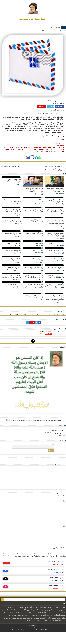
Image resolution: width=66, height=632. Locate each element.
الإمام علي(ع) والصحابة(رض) (13, 243)
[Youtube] (30, 322)
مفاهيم (19, 618)
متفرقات (61, 617)
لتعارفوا (53, 615)
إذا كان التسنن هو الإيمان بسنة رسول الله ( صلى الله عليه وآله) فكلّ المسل (43, 27)
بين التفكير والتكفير (28, 610)
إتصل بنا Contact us (16, 607)
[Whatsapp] (39, 157)
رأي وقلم (46, 612)
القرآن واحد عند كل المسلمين (56, 243)
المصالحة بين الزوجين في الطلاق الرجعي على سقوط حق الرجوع (34, 276)
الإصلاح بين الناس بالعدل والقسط (12, 165)
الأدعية (9, 607)
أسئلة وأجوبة (56, 30)
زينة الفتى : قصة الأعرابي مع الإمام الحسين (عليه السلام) (33, 268)
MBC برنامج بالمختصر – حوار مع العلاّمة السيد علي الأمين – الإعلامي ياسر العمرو (12, 211)
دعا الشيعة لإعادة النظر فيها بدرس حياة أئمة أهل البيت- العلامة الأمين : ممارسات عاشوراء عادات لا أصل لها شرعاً (53, 167)
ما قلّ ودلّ (11, 615)
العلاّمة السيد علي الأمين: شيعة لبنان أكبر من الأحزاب (13, 259)
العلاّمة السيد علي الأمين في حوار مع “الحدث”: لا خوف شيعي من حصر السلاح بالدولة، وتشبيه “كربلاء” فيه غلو (33, 287)
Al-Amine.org (34, 625)
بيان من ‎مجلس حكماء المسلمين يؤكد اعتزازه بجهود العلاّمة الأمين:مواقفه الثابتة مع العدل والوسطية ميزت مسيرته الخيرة (34, 190)
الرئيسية (62, 30)
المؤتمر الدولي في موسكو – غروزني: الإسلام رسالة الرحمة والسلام (13, 181)
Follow (5, 571)
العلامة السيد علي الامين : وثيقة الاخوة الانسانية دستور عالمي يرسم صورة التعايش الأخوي (54, 201)
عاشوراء (21, 612)
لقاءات (46, 615)
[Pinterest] (33, 322)
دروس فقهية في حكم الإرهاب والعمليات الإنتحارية (56, 251)
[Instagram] (26, 157)
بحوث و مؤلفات (41, 610)
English (44, 607)
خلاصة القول (11, 610)
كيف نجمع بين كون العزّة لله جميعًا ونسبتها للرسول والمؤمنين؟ (12, 268)
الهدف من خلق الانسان (58, 258)
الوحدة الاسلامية (54, 610)
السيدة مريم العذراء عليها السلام (34, 210)
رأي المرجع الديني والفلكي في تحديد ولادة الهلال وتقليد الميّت (13, 220)
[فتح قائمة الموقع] (64, 4)
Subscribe (6, 563)
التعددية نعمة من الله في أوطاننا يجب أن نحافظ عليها (12, 200)
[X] (33, 157)
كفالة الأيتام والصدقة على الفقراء (34, 233)
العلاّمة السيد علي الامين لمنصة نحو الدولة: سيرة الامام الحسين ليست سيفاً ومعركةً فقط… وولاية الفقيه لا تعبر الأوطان (54, 298)
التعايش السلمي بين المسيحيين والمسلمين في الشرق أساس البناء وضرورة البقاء (54, 234)
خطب (18, 610)
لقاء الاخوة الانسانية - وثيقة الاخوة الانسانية (29, 615)
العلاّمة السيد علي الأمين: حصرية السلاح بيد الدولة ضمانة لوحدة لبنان (11, 276)
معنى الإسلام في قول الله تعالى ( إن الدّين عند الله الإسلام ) (55, 210)
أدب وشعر (36, 607)
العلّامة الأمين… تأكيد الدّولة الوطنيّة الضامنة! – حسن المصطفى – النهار (54, 285)
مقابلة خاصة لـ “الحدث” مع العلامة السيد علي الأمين (34, 296)
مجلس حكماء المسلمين (47, 618)
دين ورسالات (55, 612)
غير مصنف (13, 612)
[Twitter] (36, 322)
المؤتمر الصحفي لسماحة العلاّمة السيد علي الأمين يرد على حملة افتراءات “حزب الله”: (55, 189)
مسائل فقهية (26, 618)
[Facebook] (29, 157)
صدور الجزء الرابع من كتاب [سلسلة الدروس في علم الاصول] (33, 220)
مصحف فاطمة (39, 243)
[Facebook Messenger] (36, 157)
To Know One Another (56, 607)
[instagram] (27, 322)
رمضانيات (28, 612)
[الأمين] (33, 7)
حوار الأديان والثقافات (37, 250)
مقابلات (12, 617)
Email (52, 444)
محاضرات (35, 618)
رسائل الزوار (37, 612)
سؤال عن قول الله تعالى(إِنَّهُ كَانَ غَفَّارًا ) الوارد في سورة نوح (55, 276)
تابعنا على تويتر (61, 493)
